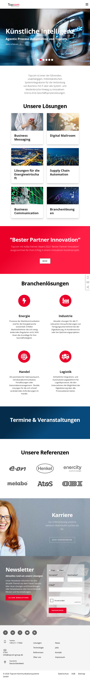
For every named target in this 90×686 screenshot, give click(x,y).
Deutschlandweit (16, 663)
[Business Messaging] (27, 122)
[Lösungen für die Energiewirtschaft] (27, 157)
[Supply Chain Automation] (63, 157)
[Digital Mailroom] (63, 122)
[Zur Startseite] (13, 4)
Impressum (60, 657)
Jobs (57, 647)
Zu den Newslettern (19, 598)
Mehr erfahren (12, 44)
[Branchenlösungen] (63, 195)
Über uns (37, 657)
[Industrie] (65, 301)
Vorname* (53, 575)
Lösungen (37, 643)
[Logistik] (65, 356)
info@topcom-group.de (13, 655)
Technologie (38, 647)
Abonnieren (58, 610)
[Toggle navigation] (87, 4)
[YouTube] (27, 632)
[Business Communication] (27, 195)
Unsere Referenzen (45, 452)
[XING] (5, 632)
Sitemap (81, 673)
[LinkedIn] (12, 632)
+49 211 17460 (15, 643)
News (57, 643)
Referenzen (38, 652)
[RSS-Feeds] (34, 632)
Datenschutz (63, 673)
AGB (73, 673)
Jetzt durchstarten (62, 540)
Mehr (45, 261)
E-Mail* (52, 585)
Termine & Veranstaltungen (45, 419)
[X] (20, 632)
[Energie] (24, 301)
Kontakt (58, 652)
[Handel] (24, 356)
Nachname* (73, 575)
